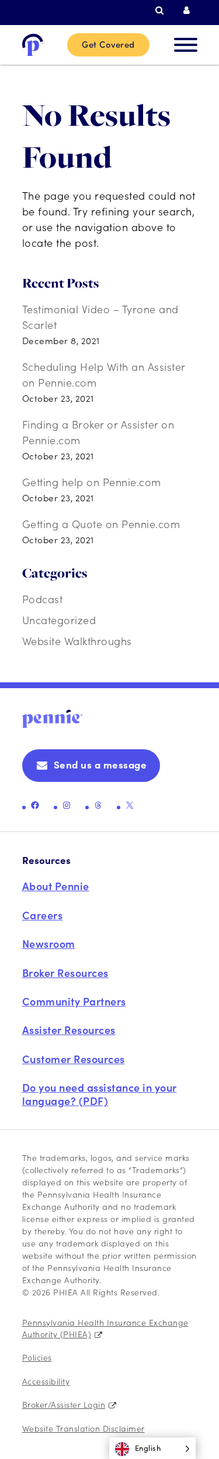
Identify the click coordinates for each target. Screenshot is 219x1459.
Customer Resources (73, 1058)
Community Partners (74, 1001)
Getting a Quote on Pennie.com (101, 523)
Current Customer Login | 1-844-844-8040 (190, 10)
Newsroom (48, 943)
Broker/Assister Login (64, 1404)
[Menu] (185, 45)
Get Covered (108, 44)
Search (162, 10)
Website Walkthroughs (77, 640)
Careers (42, 915)
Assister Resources (69, 1029)
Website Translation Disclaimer (83, 1428)
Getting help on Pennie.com (91, 481)
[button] (152, 1448)
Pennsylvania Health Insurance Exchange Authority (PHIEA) (105, 1328)
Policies (37, 1357)
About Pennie (55, 886)
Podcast (42, 599)
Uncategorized (59, 619)
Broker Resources (65, 972)
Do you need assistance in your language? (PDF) (99, 1093)
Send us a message (100, 764)
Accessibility (46, 1381)
